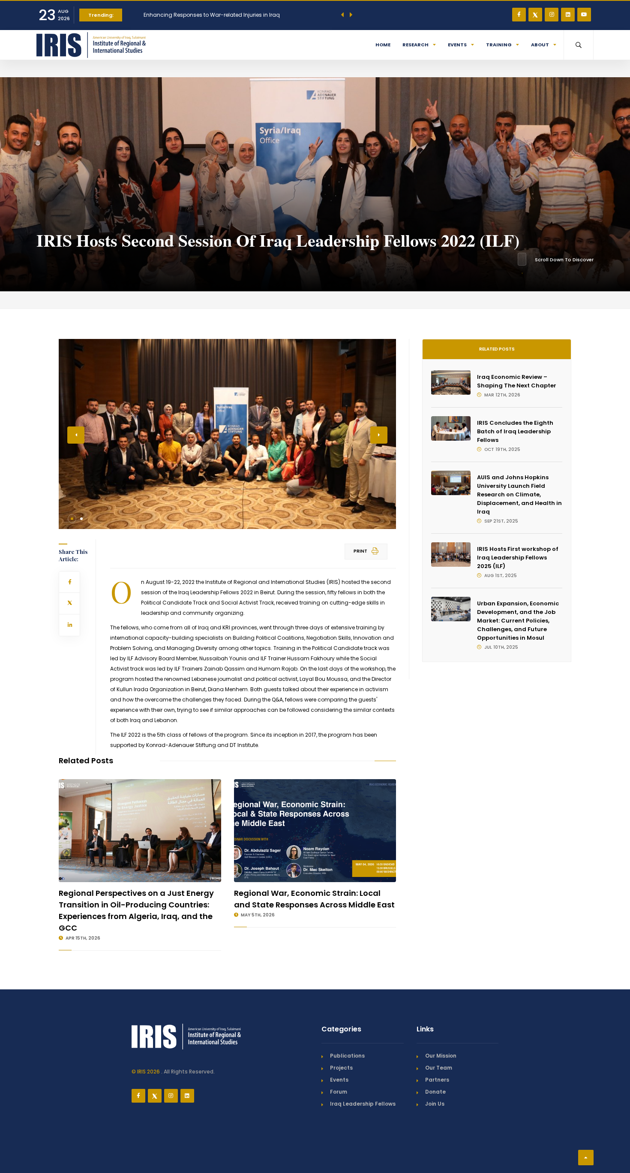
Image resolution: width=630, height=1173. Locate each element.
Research (415, 44)
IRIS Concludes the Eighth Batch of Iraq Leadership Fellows (515, 431)
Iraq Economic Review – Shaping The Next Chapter (516, 381)
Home (382, 44)
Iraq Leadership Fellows (363, 1103)
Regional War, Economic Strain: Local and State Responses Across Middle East (314, 899)
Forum (338, 1091)
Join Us (434, 1103)
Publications (347, 1055)
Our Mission (440, 1055)
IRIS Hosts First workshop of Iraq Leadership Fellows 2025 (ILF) (517, 557)
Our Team (438, 1067)
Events (457, 44)
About (540, 44)
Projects (341, 1067)
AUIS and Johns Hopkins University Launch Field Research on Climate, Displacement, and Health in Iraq (519, 494)
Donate (435, 1091)
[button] (72, 518)
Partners (437, 1079)
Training (499, 44)
